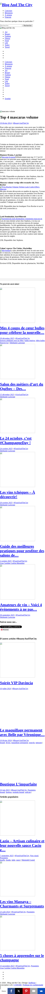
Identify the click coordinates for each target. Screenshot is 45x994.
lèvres (8, 888)
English (8, 99)
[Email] (34, 991)
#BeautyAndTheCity (21, 123)
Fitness (7, 38)
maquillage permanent (19, 888)
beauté (2, 888)
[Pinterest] (26, 991)
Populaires (32, 935)
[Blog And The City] (16, 5)
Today (7, 45)
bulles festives (29, 341)
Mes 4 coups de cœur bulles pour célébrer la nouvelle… (22, 330)
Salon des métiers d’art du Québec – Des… (21, 386)
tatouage (39, 888)
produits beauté (18, 937)
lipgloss (9, 937)
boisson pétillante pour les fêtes (12, 341)
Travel (7, 47)
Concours (8, 11)
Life (6, 43)
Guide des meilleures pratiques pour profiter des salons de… (22, 550)
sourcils (32, 888)
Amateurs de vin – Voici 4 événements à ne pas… (21, 607)
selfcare (28, 937)
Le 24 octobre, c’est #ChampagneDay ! (16, 440)
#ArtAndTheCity (21, 395)
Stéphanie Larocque (17, 343)
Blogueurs (9, 13)
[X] (19, 991)
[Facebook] (11, 991)
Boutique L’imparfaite (18, 929)
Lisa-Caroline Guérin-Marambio (12, 563)
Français (8, 68)
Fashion (8, 36)
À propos (8, 15)
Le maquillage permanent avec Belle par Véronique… (22, 877)
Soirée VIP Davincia (16, 683)
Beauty (7, 34)
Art (6, 32)
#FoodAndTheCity (22, 338)
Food (7, 41)
